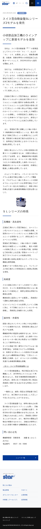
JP (17, 3)
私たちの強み (7, 485)
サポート (24, 490)
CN (23, 3)
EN (20, 3)
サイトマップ (6, 520)
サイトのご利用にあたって (29, 517)
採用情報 (24, 500)
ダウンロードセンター (10, 495)
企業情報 (24, 495)
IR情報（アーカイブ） (10, 500)
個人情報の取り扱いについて (10, 517)
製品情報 (6, 490)
